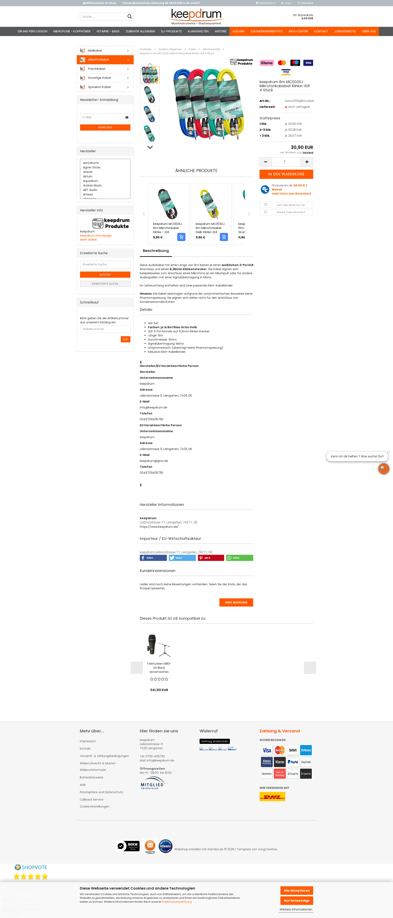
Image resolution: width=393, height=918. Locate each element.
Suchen (238, 31)
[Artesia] (105, 194)
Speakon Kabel (99, 87)
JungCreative (267, 849)
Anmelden (105, 127)
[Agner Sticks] (105, 167)
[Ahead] (105, 172)
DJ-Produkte (171, 31)
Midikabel (94, 50)
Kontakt (321, 31)
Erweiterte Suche (105, 283)
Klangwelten (198, 31)
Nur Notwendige (297, 901)
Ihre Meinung (236, 602)
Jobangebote (345, 31)
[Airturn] (105, 176)
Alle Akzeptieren (297, 891)
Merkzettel (306, 3)
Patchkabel (96, 69)
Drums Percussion (32, 31)
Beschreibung (156, 250)
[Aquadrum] (105, 181)
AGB (83, 785)
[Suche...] (130, 16)
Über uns (369, 31)
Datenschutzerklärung (177, 902)
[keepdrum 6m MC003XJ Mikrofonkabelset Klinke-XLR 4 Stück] (208, 104)
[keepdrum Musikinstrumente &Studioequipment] (196, 16)
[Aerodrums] (105, 163)
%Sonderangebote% (267, 31)
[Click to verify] (128, 849)
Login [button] (287, 3)
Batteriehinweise (91, 777)
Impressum (88, 741)
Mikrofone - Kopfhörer (71, 31)
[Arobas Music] (105, 185)
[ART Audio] (105, 190)
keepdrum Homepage (96, 235)
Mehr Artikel (88, 240)
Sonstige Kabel (99, 78)
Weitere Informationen (296, 909)
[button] (265, 3)
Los (125, 339)
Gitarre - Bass (108, 31)
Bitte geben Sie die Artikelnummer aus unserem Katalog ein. (104, 320)
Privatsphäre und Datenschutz (101, 792)
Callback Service (91, 799)
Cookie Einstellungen (94, 806)
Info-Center (298, 31)
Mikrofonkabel (98, 59)
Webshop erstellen (187, 849)
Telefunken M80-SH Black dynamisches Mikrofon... (159, 668)
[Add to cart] (181, 237)
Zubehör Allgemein (140, 31)
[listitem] (168, 214)
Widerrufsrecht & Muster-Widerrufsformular (98, 766)
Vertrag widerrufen (214, 741)
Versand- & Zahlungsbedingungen (104, 756)
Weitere (220, 31)
